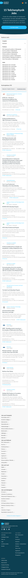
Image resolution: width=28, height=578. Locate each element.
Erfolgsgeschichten (5, 567)
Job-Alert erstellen (14, 27)
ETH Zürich (4, 501)
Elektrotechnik (4, 422)
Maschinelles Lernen (6, 417)
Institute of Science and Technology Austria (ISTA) (15, 202)
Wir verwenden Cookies (13, 574)
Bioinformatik (4, 431)
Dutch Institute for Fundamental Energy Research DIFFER (15, 134)
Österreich (15, 204)
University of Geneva (11, 389)
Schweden (13, 308)
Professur (5, 362)
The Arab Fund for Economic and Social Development (15, 286)
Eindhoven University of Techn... (8, 505)
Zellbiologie (4, 433)
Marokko (12, 95)
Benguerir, (9, 95)
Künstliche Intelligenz (6, 419)
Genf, (8, 390)
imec (2, 507)
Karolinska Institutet (5, 498)
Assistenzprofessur (7, 384)
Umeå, (8, 368)
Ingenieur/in (4, 455)
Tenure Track (4, 458)
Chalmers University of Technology (13, 306)
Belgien (11, 325)
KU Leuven (9, 324)
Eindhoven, (9, 136)
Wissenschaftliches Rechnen (7, 428)
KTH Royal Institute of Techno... (8, 503)
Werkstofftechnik (5, 424)
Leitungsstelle (4, 462)
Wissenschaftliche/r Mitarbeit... (8, 460)
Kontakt (2, 546)
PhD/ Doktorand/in (7, 150)
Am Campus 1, (10, 204)
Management (18, 555)
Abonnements (4, 562)
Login (2, 541)
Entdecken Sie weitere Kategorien (13, 515)
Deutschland (13, 181)
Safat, (8, 287)
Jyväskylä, (9, 156)
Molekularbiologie (5, 426)
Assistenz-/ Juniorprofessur (20, 544)
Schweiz (10, 390)
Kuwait (10, 287)
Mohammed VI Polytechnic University (14, 93)
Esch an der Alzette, (11, 116)
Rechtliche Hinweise (4, 574)
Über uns (3, 539)
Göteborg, (9, 308)
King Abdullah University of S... (8, 512)
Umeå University (10, 367)
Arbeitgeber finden (5, 537)
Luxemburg (17, 116)
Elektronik (4, 437)
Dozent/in (3, 453)
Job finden (3, 535)
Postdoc (17, 537)
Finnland (12, 156)
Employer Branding (5, 564)
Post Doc (18, 109)
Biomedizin (4, 435)
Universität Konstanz (11, 180)
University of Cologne (11, 263)
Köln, (8, 265)
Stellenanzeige (4, 560)
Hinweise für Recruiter (5, 569)
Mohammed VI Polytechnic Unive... (8, 496)
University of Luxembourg (12, 114)
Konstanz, (9, 181)
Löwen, (8, 325)
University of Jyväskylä (11, 155)
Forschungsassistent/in (19, 552)
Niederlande (13, 136)
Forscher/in (5, 302)
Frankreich (4, 487)
